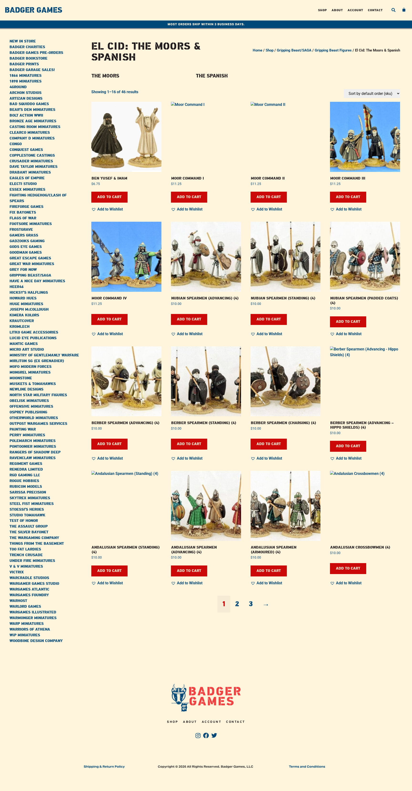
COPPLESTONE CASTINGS (32, 155)
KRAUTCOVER (22, 321)
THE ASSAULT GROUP (29, 526)
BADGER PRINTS (24, 64)
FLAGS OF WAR (23, 218)
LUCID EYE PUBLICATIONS (33, 338)
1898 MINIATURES (25, 81)
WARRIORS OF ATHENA (30, 629)
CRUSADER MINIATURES (31, 161)
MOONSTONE (21, 378)
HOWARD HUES (23, 298)
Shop (322, 10)
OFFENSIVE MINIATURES (31, 406)
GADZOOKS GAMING (27, 241)
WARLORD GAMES (25, 606)
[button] (393, 10)
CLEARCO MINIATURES (30, 132)
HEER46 (17, 286)
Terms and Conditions (307, 766)
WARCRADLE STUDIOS (29, 577)
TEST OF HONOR (24, 520)
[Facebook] (206, 735)
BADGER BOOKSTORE (28, 58)
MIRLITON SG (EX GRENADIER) (37, 361)
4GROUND (18, 87)
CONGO (16, 144)
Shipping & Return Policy (104, 766)
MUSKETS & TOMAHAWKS (33, 383)
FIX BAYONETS (23, 212)
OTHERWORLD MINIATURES (34, 418)
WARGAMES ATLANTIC (29, 589)
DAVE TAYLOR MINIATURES (33, 166)
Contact (375, 10)
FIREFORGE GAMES (26, 206)
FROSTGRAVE (21, 229)
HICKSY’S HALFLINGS (29, 292)
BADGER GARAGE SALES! (32, 69)
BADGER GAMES (33, 10)
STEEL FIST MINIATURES (32, 503)
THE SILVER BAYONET (29, 532)
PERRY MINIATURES (27, 435)
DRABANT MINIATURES (30, 172)
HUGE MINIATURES (26, 304)
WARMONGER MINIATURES (33, 618)
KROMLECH (20, 326)
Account (355, 10)
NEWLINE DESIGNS (26, 389)
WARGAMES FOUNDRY (29, 595)
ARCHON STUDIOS (25, 92)
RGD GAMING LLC (25, 475)
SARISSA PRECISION (28, 492)
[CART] (404, 10)
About (337, 10)
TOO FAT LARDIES (25, 549)
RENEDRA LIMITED (26, 469)
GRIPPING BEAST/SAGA (30, 275)
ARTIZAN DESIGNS (26, 98)
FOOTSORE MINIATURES (31, 223)
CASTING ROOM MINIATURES (35, 126)
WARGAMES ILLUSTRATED (33, 612)
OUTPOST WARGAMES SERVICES (38, 423)
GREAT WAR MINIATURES (32, 264)
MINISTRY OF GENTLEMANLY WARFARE (44, 355)
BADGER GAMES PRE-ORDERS (36, 52)
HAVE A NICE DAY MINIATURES (37, 281)
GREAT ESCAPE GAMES (30, 258)
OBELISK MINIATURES (29, 400)
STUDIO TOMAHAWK (27, 515)
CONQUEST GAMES (26, 149)
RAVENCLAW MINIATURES (33, 458)
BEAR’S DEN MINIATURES (32, 109)
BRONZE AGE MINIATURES (33, 121)
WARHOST (18, 600)
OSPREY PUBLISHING (28, 412)
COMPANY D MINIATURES (32, 138)
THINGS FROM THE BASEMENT (37, 543)
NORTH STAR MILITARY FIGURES (38, 395)
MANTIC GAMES (24, 343)
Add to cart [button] (109, 197)
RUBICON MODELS (26, 486)
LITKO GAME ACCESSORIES (34, 332)
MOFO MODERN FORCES (31, 366)
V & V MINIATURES (26, 566)
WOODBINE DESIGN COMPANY (36, 640)
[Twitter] (214, 735)
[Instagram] (198, 735)
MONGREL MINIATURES (30, 372)
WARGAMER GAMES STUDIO (34, 583)
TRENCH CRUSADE (26, 555)
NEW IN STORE (23, 41)
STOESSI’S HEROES (27, 509)
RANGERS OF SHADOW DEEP (35, 452)
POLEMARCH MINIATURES (33, 440)
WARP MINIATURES (27, 623)
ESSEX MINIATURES (27, 189)
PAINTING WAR (23, 429)
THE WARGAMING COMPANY (34, 537)
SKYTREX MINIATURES (30, 498)
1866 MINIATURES (25, 75)
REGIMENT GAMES (26, 463)
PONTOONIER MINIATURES (33, 446)
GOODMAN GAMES (26, 252)
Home (257, 50)
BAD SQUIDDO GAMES (29, 104)
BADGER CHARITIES (27, 47)
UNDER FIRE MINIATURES (32, 560)
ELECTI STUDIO (23, 183)
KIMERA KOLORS (24, 315)
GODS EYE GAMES (26, 246)
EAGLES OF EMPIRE (27, 178)
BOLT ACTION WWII (26, 115)
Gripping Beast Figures (333, 50)
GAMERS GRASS (24, 235)
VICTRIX (17, 572)
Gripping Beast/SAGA (294, 50)
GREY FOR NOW (23, 269)
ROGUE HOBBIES (24, 480)
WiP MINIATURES (25, 635)
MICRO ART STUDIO (27, 349)
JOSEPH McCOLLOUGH (29, 309)
